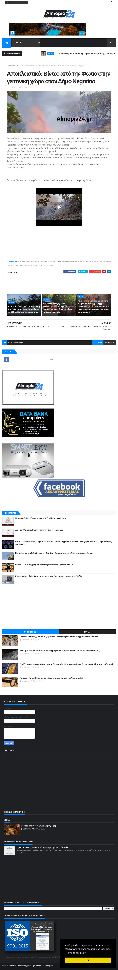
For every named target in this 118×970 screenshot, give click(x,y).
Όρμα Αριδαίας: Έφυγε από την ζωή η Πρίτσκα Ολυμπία (40, 518)
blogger (98, 343)
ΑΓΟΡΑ (38, 53)
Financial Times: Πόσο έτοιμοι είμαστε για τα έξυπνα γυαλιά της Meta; (51, 678)
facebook (109, 343)
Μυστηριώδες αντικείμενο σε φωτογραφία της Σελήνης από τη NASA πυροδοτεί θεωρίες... (60, 650)
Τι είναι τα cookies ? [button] (75, 953)
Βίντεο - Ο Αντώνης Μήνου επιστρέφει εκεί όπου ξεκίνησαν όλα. (44, 564)
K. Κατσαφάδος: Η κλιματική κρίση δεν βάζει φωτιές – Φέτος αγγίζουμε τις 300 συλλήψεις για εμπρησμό (24, 309)
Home (9, 65)
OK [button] (88, 960)
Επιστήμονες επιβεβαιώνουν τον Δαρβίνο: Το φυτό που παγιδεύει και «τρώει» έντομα (54, 553)
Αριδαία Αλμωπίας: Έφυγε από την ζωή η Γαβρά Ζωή (39, 530)
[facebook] (111, 2)
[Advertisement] (59, 284)
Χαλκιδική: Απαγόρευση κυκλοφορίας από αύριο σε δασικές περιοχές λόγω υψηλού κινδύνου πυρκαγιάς (57, 308)
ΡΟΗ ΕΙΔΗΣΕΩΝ (30, 632)
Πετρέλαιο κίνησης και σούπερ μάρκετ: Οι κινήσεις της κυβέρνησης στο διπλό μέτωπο (59, 637)
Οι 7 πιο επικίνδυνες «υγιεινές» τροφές (38, 826)
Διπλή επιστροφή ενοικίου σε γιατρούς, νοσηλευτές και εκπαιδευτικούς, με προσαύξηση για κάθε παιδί (66, 664)
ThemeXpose (47, 966)
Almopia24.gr (12, 262)
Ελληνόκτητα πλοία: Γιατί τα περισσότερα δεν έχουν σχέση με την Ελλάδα (48, 576)
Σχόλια (87, 632)
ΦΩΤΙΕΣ (16, 65)
